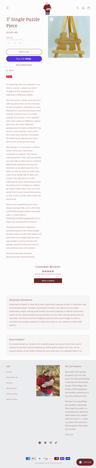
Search (9, 372)
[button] (7, 8)
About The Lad (12, 377)
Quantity (9, 37)
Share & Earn (11, 388)
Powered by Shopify (56, 463)
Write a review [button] (48, 280)
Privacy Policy (12, 394)
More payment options (24, 64)
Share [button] (11, 70)
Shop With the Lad (44, 463)
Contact (9, 383)
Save (10, 76)
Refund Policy (11, 399)
